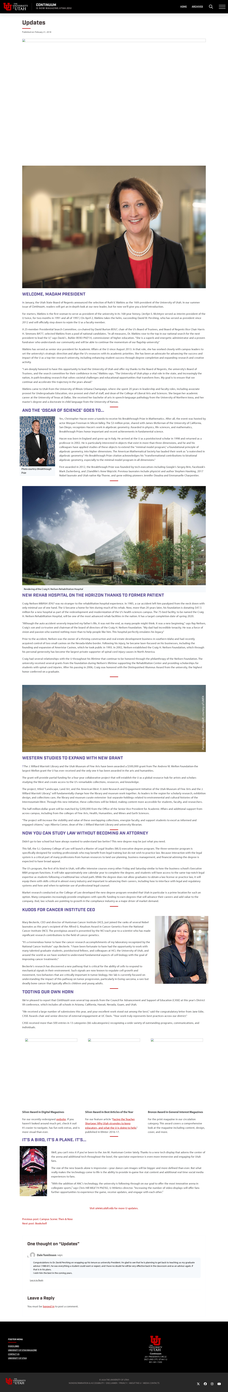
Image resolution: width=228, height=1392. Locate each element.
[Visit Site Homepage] (155, 1350)
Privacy (123, 1383)
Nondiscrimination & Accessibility (86, 1383)
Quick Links (13, 1346)
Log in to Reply (36, 1280)
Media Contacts (151, 1383)
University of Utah (17, 1358)
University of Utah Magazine (22, 1350)
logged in (48, 1306)
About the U (135, 1383)
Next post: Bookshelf (34, 1223)
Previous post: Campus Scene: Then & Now (47, 1219)
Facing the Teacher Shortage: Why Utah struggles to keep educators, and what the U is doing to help (110, 1123)
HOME (183, 6)
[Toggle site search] (210, 6)
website (61, 1119)
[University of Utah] (20, 1381)
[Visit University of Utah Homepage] (15, 7)
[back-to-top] (224, 1385)
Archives (197, 6)
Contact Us (13, 1354)
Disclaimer (111, 1383)
